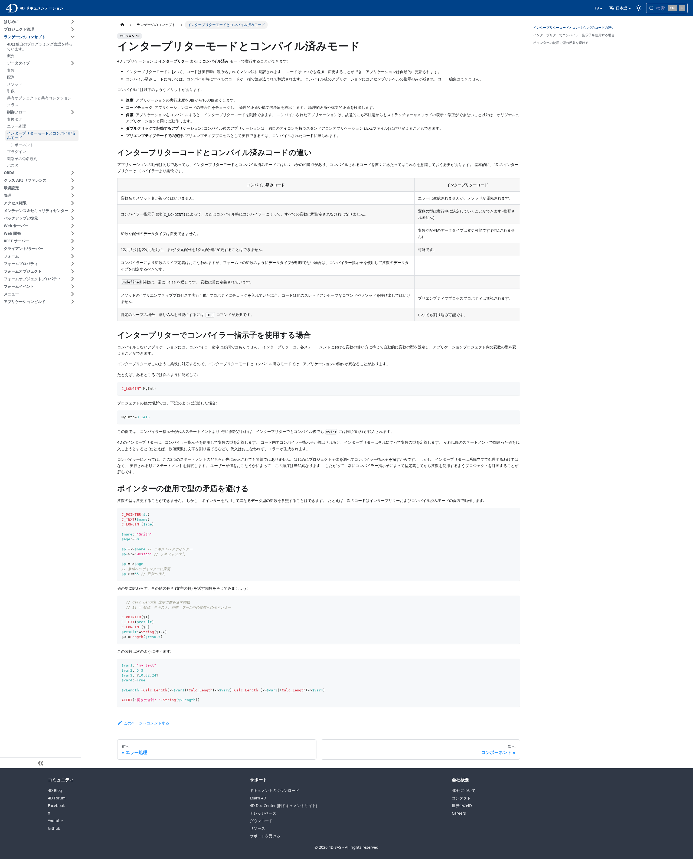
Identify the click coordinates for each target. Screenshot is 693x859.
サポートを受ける (265, 835)
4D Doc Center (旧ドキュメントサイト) (283, 805)
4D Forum (57, 798)
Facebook (56, 805)
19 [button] (596, 8)
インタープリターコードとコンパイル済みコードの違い (573, 27)
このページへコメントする (146, 723)
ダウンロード (261, 820)
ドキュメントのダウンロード (274, 790)
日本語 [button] (621, 8)
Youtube (55, 820)
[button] (40, 21)
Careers (459, 813)
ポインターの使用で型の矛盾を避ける (561, 42)
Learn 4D (258, 798)
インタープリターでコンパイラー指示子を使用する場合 (573, 35)
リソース (257, 828)
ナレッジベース (263, 813)
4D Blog (55, 790)
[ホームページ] (122, 25)
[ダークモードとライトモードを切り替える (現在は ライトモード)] (638, 8)
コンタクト (461, 798)
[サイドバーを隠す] (40, 762)
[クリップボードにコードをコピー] (513, 388)
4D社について (464, 790)
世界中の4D (462, 805)
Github (54, 828)
